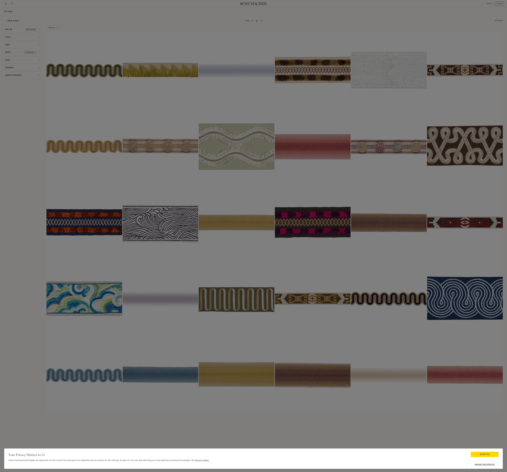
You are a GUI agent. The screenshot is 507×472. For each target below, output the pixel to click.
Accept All (485, 454)
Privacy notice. (202, 460)
